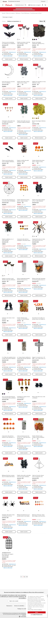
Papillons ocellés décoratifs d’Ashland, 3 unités (23, 161)
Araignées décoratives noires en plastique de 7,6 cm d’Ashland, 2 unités (8, 515)
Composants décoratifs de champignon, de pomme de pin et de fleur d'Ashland (23, 240)
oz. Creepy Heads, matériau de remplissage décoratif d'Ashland (24, 358)
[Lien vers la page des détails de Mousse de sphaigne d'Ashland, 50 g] (39, 110)
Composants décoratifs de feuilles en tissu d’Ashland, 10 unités (8, 436)
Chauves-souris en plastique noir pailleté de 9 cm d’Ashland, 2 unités (8, 43)
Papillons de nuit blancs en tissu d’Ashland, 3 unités (39, 82)
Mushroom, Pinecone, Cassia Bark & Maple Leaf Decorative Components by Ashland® (38, 515)
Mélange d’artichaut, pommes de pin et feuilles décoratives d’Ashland (8, 476)
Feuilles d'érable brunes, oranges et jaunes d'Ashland (38, 436)
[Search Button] (25, 5)
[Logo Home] (8, 5)
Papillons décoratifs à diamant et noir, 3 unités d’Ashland (38, 200)
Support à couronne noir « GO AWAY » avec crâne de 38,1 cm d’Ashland (38, 358)
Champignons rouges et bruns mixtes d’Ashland (23, 397)
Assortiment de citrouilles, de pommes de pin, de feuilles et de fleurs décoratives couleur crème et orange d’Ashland (38, 318)
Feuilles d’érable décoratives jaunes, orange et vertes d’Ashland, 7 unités (38, 161)
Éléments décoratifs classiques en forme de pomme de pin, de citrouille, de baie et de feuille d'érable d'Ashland (38, 279)
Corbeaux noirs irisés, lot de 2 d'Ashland (8, 318)
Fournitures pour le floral (35, 13)
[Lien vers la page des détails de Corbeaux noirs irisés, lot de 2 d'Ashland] (9, 306)
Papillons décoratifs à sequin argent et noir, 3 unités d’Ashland (23, 82)
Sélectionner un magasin (13, 52)
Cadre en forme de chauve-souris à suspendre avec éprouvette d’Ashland (38, 476)
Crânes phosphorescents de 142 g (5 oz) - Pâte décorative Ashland (23, 436)
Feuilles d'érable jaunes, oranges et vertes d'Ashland (23, 318)
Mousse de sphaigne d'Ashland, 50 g (39, 121)
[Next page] (27, 576)
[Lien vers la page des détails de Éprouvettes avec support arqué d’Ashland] (9, 543)
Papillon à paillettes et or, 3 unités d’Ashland (8, 240)
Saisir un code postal (8, 55)
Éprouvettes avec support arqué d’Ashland (7, 555)
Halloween (18, 13)
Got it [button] (36, 612)
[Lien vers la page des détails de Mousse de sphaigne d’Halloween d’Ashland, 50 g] (39, 31)
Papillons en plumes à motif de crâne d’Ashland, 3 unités (23, 43)
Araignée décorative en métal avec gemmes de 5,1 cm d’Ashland (38, 240)
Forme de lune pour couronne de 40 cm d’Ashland (8, 82)
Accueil (3, 13)
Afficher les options (24, 59)
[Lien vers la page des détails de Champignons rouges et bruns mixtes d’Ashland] (24, 385)
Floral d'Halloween (25, 13)
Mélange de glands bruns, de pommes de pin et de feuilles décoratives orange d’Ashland (23, 515)
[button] (37, 615)
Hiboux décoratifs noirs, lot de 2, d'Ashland (38, 397)
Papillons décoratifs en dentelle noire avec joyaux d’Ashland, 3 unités (24, 476)
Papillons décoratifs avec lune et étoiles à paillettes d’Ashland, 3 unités (23, 121)
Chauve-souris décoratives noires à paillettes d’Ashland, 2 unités (8, 161)
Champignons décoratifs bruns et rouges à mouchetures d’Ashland (8, 121)
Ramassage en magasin (7, 17)
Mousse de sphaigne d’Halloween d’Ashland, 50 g (38, 43)
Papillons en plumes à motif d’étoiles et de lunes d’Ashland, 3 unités (8, 279)
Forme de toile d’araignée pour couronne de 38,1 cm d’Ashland (8, 200)
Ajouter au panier (8, 59)
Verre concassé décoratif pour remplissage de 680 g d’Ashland (9, 397)
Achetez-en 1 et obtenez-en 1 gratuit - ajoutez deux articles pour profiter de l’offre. (9, 49)
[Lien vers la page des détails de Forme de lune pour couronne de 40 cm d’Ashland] (9, 70)
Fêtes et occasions (10, 13)
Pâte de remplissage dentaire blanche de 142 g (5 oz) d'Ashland (23, 279)
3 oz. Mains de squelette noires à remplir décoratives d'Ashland (8, 358)
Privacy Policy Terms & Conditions (35, 609)
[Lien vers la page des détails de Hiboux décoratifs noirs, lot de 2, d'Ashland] (39, 385)
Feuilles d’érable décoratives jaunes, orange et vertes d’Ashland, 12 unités (23, 200)
